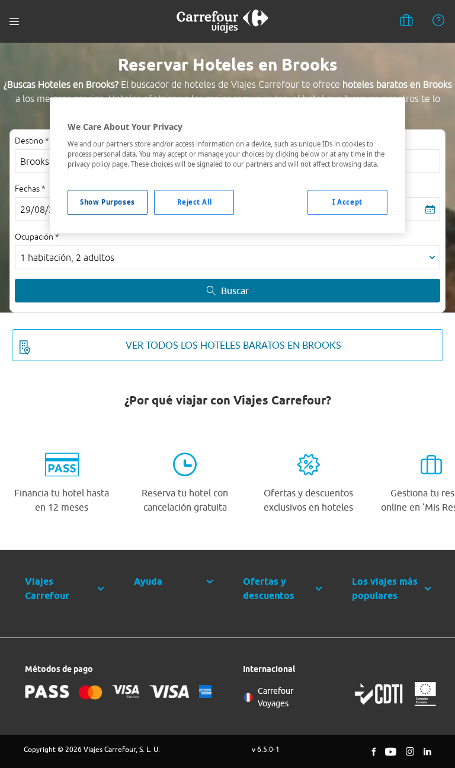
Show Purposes (107, 201)
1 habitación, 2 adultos (67, 257)
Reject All (194, 201)
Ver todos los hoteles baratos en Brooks (233, 345)
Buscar (235, 290)
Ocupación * (37, 236)
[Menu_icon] (14, 21)
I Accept (347, 201)
